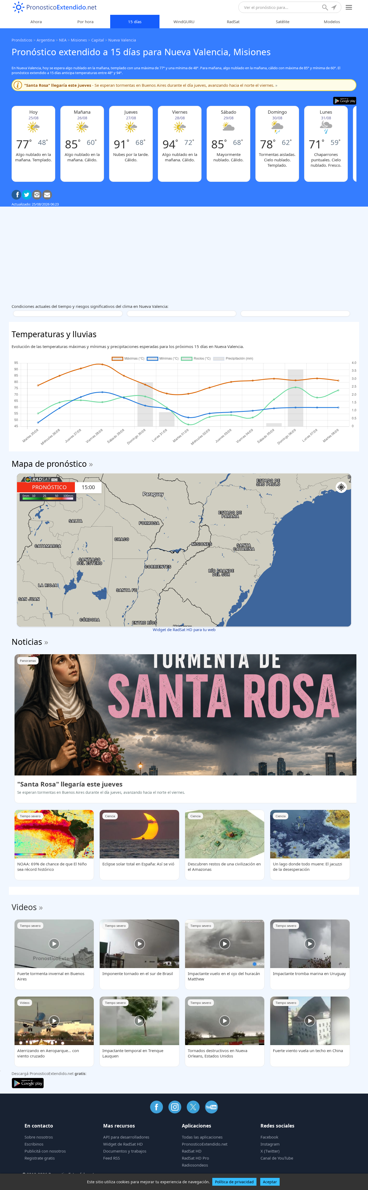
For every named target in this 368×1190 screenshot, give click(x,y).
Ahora (36, 21)
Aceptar (270, 1181)
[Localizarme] (334, 8)
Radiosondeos (195, 1165)
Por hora (85, 21)
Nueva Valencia (122, 40)
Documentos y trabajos (124, 1151)
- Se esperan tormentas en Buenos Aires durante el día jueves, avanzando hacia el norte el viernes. (150, 85)
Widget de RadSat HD (123, 1144)
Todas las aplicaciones (202, 1137)
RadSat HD (192, 1151)
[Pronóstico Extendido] (55, 7)
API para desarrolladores (126, 1137)
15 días (134, 21)
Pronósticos (22, 40)
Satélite (282, 21)
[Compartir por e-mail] (47, 195)
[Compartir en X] (27, 195)
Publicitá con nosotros (45, 1151)
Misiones (79, 40)
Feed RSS (111, 1158)
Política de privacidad (234, 1181)
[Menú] (349, 7)
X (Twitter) (270, 1151)
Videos (24, 907)
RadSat (233, 21)
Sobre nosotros (39, 1137)
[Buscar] (325, 8)
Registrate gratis (40, 1158)
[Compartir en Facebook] (16, 195)
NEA (63, 40)
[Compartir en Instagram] (37, 195)
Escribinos (34, 1144)
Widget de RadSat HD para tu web (184, 629)
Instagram (270, 1144)
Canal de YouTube (277, 1158)
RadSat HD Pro (195, 1158)
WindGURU (184, 21)
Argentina (46, 40)
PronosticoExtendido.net (204, 1144)
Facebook (269, 1137)
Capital (97, 40)
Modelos (332, 21)
